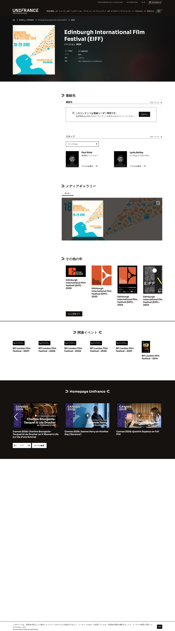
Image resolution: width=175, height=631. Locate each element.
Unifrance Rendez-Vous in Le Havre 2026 (110, 2)
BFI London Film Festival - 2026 (99, 349)
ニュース (62, 11)
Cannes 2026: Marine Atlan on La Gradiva (139, 431)
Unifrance (139, 11)
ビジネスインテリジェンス (121, 11)
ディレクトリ (101, 11)
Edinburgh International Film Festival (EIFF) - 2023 (153, 300)
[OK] (159, 626)
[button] (158, 203)
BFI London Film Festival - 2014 (151, 357)
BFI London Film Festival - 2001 (125, 349)
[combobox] (82, 144)
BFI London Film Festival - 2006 (47, 349)
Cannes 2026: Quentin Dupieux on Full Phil (86, 433)
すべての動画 (39, 445)
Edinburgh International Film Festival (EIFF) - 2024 (127, 300)
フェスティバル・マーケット (81, 11)
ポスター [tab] (67, 193)
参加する (150, 11)
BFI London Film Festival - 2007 (22, 349)
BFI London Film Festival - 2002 (73, 349)
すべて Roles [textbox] (73, 144)
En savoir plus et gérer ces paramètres (25, 629)
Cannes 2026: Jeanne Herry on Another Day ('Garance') (35, 433)
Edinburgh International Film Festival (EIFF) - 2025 (102, 292)
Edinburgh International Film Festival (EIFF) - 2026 (76, 284)
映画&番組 (50, 11)
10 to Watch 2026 (132, 2)
